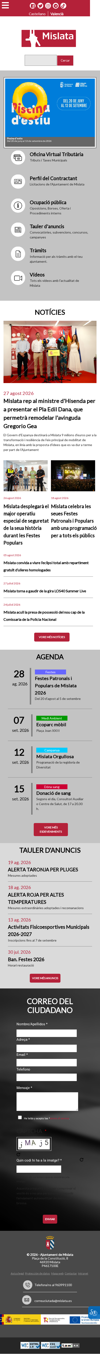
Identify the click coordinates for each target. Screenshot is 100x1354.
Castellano (37, 14)
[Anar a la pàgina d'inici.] (46, 38)
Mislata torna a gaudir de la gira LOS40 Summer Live (44, 591)
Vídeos (37, 274)
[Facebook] (33, 5)
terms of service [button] (59, 1118)
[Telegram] (56, 5)
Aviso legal (17, 1273)
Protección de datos (37, 1273)
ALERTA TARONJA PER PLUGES (43, 869)
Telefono (23, 1069)
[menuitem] (18, 1273)
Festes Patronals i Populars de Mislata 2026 (56, 685)
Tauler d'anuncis (47, 226)
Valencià (56, 14)
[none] (18, 157)
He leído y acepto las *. (47, 1118)
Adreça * (23, 1039)
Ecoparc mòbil (51, 724)
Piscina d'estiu (15, 138)
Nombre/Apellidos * (32, 1024)
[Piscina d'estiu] (50, 108)
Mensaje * (24, 1088)
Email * (22, 1055)
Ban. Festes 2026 (26, 959)
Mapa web (57, 1273)
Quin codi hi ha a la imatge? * (39, 1160)
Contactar (71, 1273)
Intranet (83, 1273)
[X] (40, 5)
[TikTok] (63, 5)
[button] (5, 5)
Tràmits (38, 250)
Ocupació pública (48, 202)
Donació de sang (53, 793)
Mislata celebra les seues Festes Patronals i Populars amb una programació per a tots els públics (74, 520)
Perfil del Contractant (53, 178)
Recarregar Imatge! (18, 1154)
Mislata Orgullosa (55, 756)
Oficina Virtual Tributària (56, 154)
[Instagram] (48, 5)
